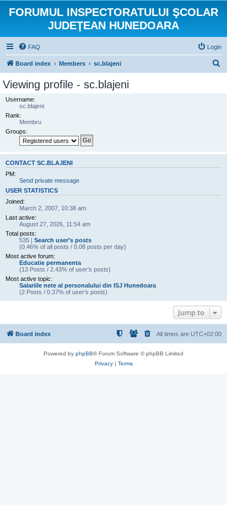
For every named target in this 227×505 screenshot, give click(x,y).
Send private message (49, 180)
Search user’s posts (62, 240)
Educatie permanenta (50, 262)
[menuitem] (29, 47)
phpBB (84, 353)
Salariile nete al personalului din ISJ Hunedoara (87, 285)
